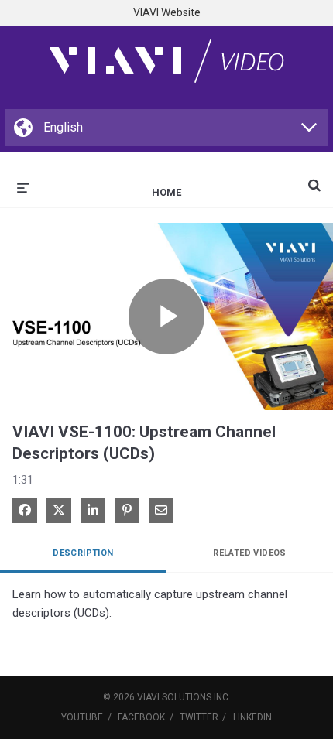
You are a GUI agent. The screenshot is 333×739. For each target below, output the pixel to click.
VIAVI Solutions (174, 697)
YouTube (82, 717)
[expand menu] (23, 186)
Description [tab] (83, 553)
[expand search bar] (314, 179)
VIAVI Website (167, 12)
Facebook (141, 717)
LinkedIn (252, 717)
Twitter (199, 717)
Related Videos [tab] (250, 553)
